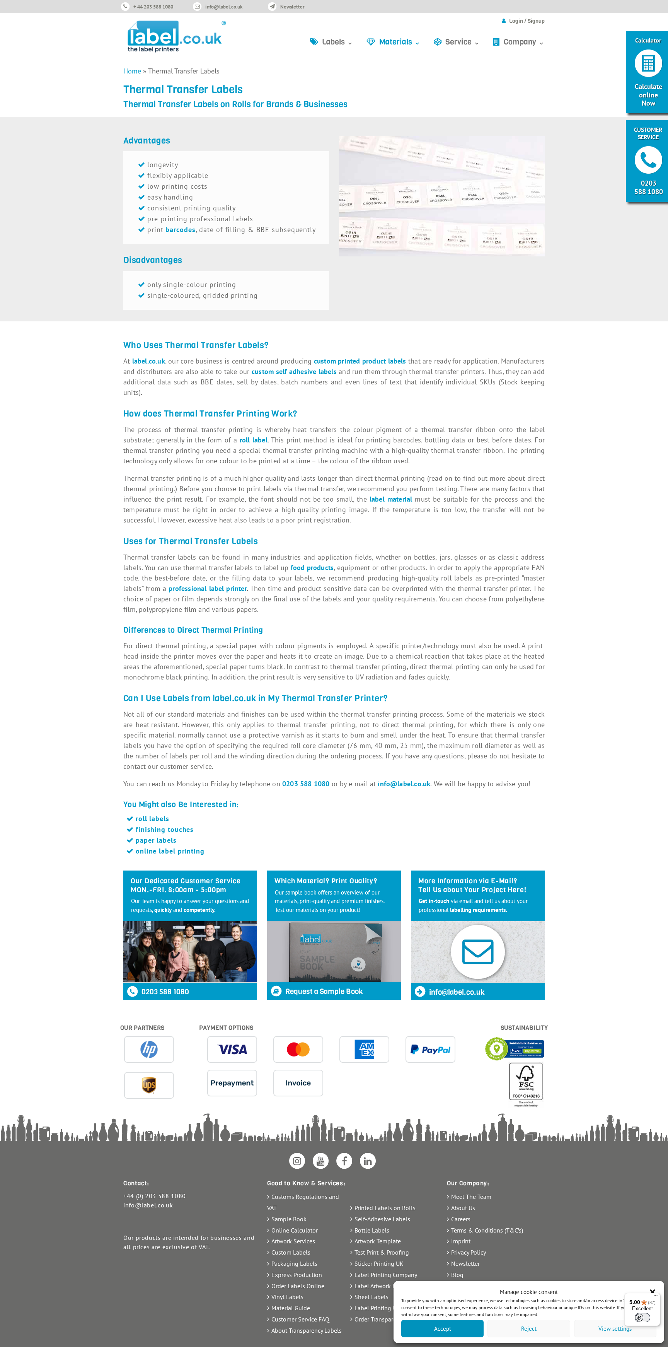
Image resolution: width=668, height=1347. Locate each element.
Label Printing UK (377, 1308)
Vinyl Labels (287, 1297)
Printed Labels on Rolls (385, 1208)
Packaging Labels (294, 1263)
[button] (652, 1292)
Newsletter (292, 6)
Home (132, 71)
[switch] (642, 1317)
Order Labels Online (297, 1286)
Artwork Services (293, 1241)
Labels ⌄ (337, 42)
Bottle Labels (371, 1230)
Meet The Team (471, 1196)
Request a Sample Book (323, 991)
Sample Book (289, 1219)
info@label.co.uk (223, 6)
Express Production (296, 1275)
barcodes (180, 229)
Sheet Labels (371, 1297)
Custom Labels (290, 1252)
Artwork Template (377, 1241)
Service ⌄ (462, 42)
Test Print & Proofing (381, 1252)
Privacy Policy (468, 1252)
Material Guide (290, 1308)
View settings (615, 1328)
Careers (460, 1219)
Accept (442, 1328)
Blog (457, 1275)
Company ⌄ (524, 42)
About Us (463, 1208)
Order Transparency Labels (389, 1319)
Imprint (460, 1241)
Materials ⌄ (400, 42)
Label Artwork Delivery (384, 1286)
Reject (529, 1328)
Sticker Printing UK (379, 1263)
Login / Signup (527, 21)
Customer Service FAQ (300, 1319)
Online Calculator (294, 1230)
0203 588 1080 (164, 992)
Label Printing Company (385, 1275)
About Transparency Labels (306, 1330)
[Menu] (655, 1297)
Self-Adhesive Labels (382, 1219)
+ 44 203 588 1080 (153, 6)
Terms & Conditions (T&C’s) (487, 1230)
